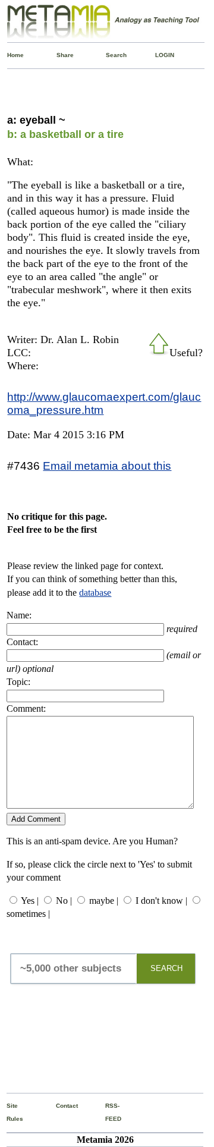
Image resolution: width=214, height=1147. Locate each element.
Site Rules (9, 1112)
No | (64, 900)
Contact (58, 1105)
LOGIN (157, 55)
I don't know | (161, 900)
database (95, 592)
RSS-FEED (107, 1112)
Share (58, 55)
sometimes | (28, 914)
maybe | (103, 900)
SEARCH (166, 968)
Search (108, 55)
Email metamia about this (107, 465)
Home (9, 55)
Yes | (30, 900)
